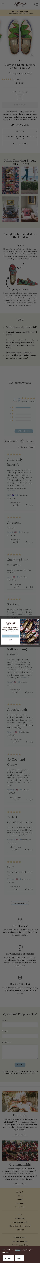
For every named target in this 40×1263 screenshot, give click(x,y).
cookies (17, 1250)
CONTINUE (10, 636)
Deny (19, 1258)
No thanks (10, 639)
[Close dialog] (38, 620)
